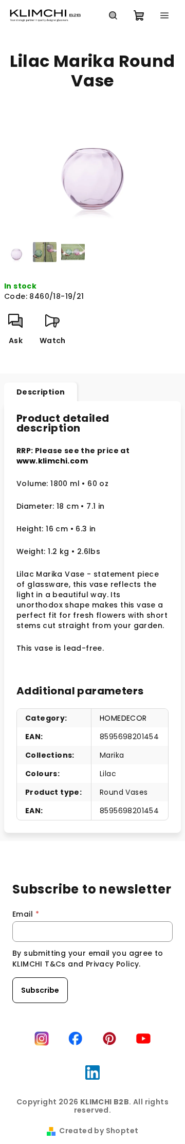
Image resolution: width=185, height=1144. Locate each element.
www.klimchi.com (52, 461)
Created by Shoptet (98, 1130)
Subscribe (40, 990)
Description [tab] (40, 392)
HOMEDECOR (123, 718)
